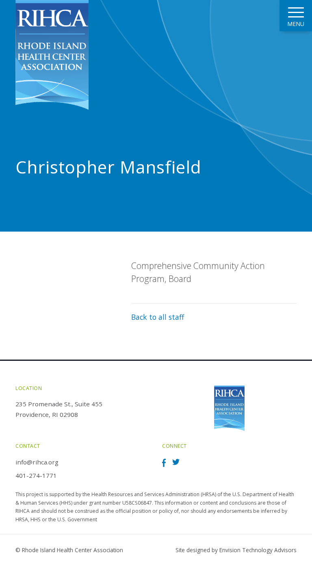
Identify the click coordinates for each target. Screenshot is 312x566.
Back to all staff (157, 317)
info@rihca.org (36, 462)
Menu (295, 24)
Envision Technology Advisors (258, 550)
